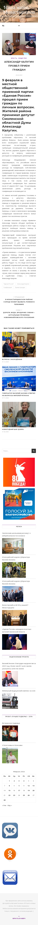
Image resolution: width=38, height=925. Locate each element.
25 (24, 795)
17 (19, 790)
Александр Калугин (23, 284)
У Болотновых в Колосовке (12, 745)
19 (29, 790)
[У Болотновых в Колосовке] (10, 756)
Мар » (9, 805)
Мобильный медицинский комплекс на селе (18, 691)
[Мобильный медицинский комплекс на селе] (10, 701)
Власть (14, 58)
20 (33, 790)
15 (9, 790)
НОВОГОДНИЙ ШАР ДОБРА (13, 429)
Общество (22, 58)
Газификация (7, 287)
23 (14, 795)
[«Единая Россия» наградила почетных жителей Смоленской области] (14, 642)
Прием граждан (20, 287)
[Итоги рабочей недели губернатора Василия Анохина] (14, 570)
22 (9, 795)
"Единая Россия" (8, 284)
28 (4, 800)
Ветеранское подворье (11, 723)
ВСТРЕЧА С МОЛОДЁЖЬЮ (12, 359)
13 (33, 786)
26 (29, 795)
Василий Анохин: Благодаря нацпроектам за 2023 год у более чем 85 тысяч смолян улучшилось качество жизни (19, 666)
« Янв (4, 805)
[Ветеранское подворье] (10, 733)
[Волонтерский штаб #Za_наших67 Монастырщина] (14, 618)
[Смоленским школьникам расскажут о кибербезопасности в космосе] (13, 546)
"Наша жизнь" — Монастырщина (19, 10)
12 (29, 786)
